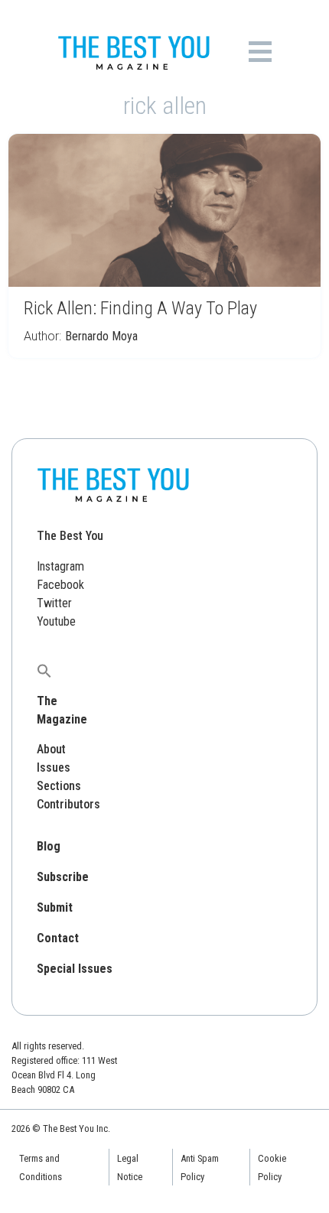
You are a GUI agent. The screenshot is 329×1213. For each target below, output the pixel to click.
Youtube (56, 621)
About (51, 749)
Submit (55, 907)
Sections (59, 786)
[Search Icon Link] (44, 670)
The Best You (70, 535)
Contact (58, 938)
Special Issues (74, 968)
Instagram (60, 566)
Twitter (54, 603)
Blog (48, 846)
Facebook (60, 584)
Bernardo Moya (101, 336)
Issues (53, 767)
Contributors (68, 804)
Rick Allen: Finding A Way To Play (140, 308)
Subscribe (63, 877)
